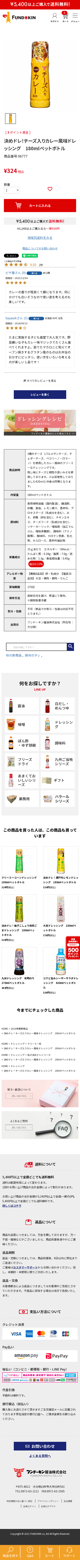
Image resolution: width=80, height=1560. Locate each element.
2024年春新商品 (19, 1028)
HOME (5, 1028)
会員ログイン (29, 1506)
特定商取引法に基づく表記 (19, 1501)
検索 (70, 647)
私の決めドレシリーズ (38, 1054)
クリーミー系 (34, 1043)
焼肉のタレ (33, 655)
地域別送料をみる (40, 237)
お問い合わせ (43, 1446)
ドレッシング (18, 1043)
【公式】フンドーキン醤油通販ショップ (19, 17)
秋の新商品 (14, 655)
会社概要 (68, 1501)
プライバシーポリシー (48, 1501)
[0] (65, 21)
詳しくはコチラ (11, 1206)
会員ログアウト (48, 1506)
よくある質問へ (40, 1455)
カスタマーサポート (25, 1267)
